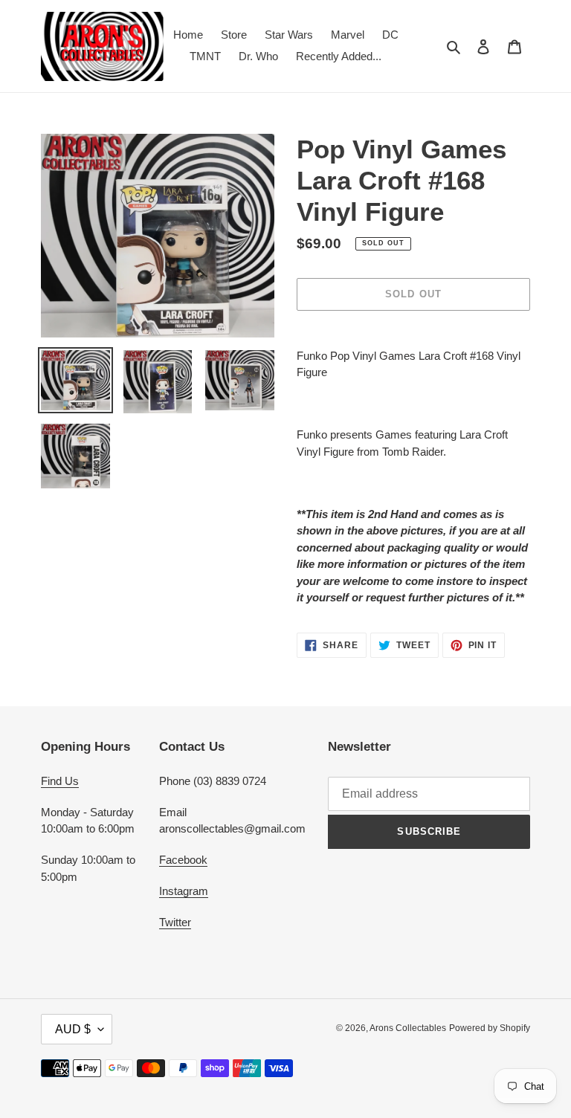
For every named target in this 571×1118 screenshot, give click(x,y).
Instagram (183, 891)
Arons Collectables (408, 1028)
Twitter (175, 922)
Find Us (60, 781)
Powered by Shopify (489, 1028)
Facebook (183, 859)
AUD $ (73, 1029)
